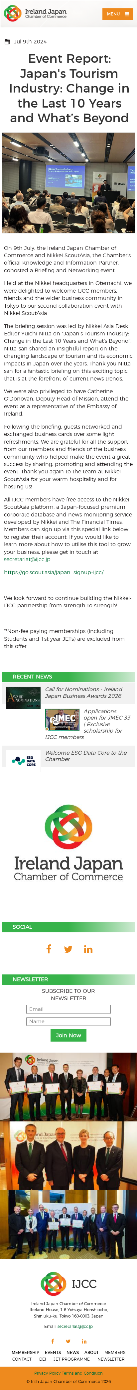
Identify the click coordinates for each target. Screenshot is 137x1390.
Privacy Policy (47, 1373)
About (91, 1353)
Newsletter (111, 1359)
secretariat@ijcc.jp (27, 559)
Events (53, 1353)
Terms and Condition (82, 1373)
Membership (25, 1353)
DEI (42, 1359)
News (73, 1353)
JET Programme (72, 1359)
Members (114, 1353)
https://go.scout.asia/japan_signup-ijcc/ (53, 572)
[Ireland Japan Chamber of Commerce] (35, 13)
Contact (22, 1359)
